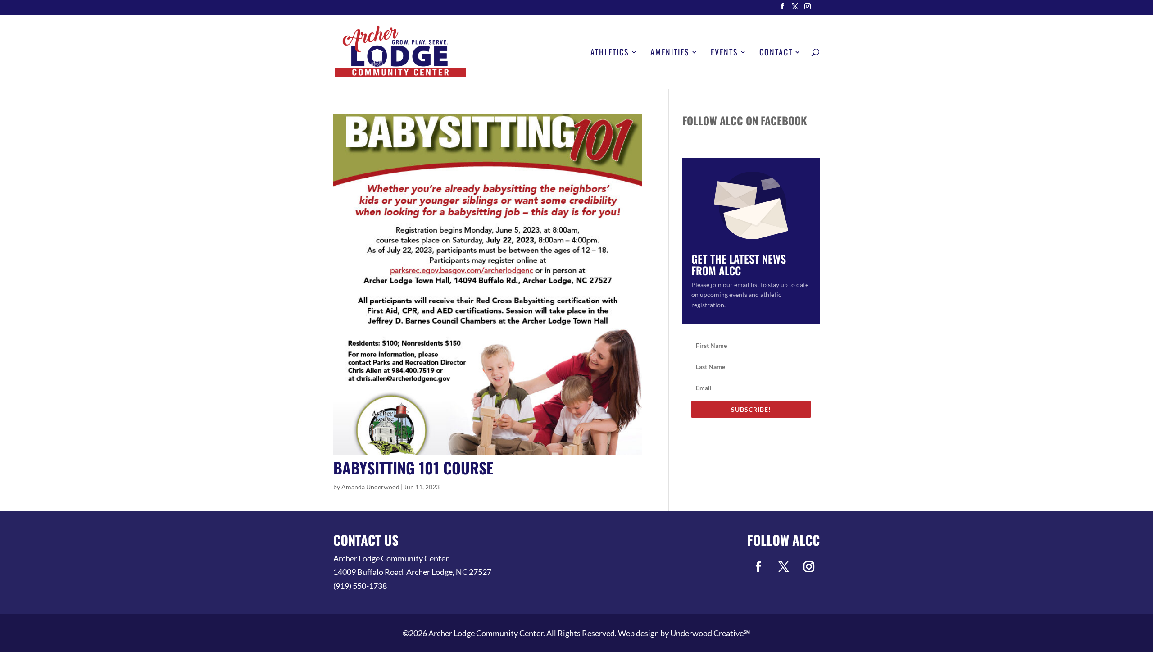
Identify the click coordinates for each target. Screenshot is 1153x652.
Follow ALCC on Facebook (744, 120)
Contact (776, 53)
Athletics (609, 53)
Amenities (670, 53)
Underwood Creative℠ (710, 633)
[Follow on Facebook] (758, 567)
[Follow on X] (783, 567)
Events (724, 53)
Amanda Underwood (370, 487)
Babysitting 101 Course (413, 467)
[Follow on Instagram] (809, 567)
